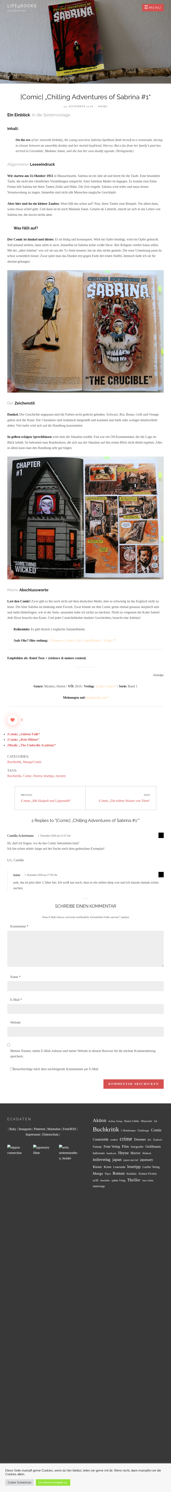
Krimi (107, 1167)
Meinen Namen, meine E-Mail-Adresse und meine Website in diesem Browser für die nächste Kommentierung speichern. (83, 1053)
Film (125, 1146)
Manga (98, 1173)
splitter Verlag (118, 1180)
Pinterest (39, 1129)
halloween (99, 1153)
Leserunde (119, 1167)
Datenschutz (50, 1134)
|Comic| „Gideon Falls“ (23, 734)
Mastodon (53, 1129)
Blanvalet (146, 1121)
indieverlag (102, 1159)
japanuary (146, 1160)
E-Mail (16, 999)
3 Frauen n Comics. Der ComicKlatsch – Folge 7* (82, 640)
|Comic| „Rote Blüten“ (23, 739)
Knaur (97, 1167)
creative (114, 1139)
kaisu (102, 106)
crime (126, 1139)
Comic (27, 776)
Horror (37, 776)
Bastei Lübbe (131, 1121)
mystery (60, 776)
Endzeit (157, 1139)
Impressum (33, 1134)
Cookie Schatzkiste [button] (19, 1482)
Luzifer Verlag (151, 1167)
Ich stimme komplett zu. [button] (53, 1482)
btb (155, 1121)
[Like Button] (12, 720)
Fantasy (97, 1146)
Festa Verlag (112, 1146)
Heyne (123, 1153)
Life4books (22, 5)
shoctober (105, 1180)
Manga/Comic (32, 762)
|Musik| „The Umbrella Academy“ (31, 745)
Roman (119, 1173)
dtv (149, 1139)
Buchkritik (14, 762)
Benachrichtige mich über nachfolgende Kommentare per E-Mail (55, 1069)
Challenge (143, 1130)
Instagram (25, 1129)
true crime (147, 1180)
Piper (108, 1173)
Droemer (140, 1139)
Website (15, 1022)
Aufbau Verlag (115, 1121)
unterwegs (99, 1186)
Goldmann (153, 1147)
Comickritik (100, 1139)
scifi (95, 1180)
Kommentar (19, 926)
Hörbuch (146, 1153)
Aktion (99, 1120)
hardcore (111, 1153)
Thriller (133, 1180)
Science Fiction (147, 1173)
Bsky (12, 1129)
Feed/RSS (69, 1129)
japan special (130, 1159)
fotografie (137, 1146)
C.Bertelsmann (128, 1130)
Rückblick (132, 1174)
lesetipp (49, 776)
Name (15, 977)
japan (117, 1159)
